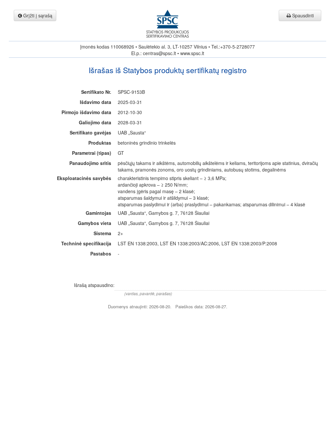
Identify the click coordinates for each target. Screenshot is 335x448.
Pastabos (100, 253)
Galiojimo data (95, 122)
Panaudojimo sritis (90, 163)
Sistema (102, 233)
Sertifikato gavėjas (90, 132)
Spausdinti (302, 15)
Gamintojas (98, 213)
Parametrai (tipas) (91, 153)
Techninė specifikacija (86, 243)
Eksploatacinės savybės (84, 178)
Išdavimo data (95, 102)
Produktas (99, 142)
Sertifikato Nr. (96, 92)
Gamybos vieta (94, 223)
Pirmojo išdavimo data (86, 112)
